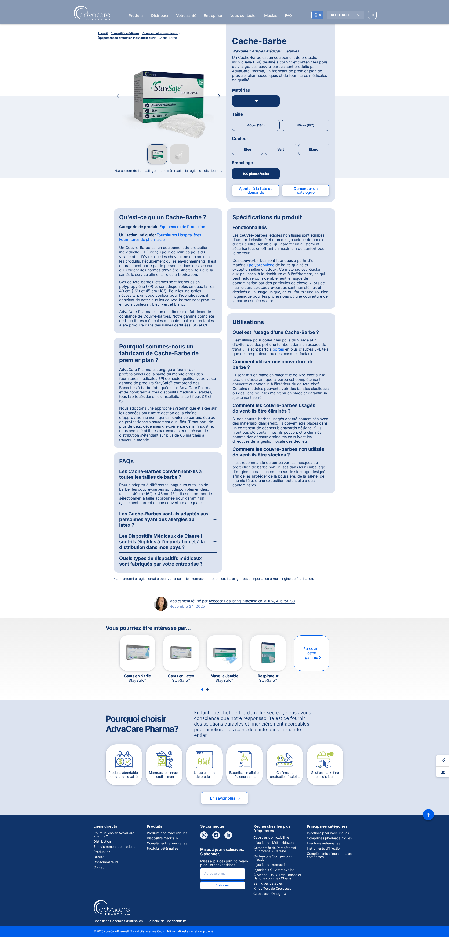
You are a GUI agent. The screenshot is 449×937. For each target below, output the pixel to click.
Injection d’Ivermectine (270, 864)
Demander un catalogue (306, 190)
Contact (100, 867)
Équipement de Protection (182, 226)
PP (256, 101)
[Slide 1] (202, 689)
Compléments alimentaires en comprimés (329, 855)
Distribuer (160, 15)
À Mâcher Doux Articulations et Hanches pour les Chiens (277, 876)
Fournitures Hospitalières (179, 235)
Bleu (247, 149)
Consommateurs (106, 862)
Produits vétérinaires (162, 848)
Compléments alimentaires (167, 843)
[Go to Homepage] (90, 13)
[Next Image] (218, 95)
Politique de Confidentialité (167, 921)
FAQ (288, 15)
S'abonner (223, 885)
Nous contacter (243, 15)
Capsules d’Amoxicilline (271, 837)
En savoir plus (225, 798)
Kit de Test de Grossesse (272, 888)
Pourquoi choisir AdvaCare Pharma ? (114, 834)
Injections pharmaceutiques (328, 833)
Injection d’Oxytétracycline (273, 869)
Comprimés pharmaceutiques (329, 838)
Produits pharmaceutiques (167, 833)
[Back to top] (428, 814)
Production (102, 851)
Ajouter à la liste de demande (255, 190)
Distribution (102, 841)
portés (278, 349)
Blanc (313, 149)
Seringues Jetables (268, 883)
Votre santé (186, 15)
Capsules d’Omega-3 (269, 893)
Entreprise (213, 15)
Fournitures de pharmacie (142, 239)
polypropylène (261, 265)
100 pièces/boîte (256, 174)
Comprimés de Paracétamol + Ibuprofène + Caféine (276, 849)
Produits (136, 15)
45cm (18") (305, 125)
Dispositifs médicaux (162, 838)
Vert (280, 149)
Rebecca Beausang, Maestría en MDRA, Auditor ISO (252, 601)
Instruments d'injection (324, 848)
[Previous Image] (117, 95)
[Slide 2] (207, 689)
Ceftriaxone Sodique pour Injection (273, 858)
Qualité (99, 857)
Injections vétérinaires (323, 843)
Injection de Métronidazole (273, 842)
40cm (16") (256, 125)
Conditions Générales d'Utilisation (118, 921)
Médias (270, 15)
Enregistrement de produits (114, 846)
